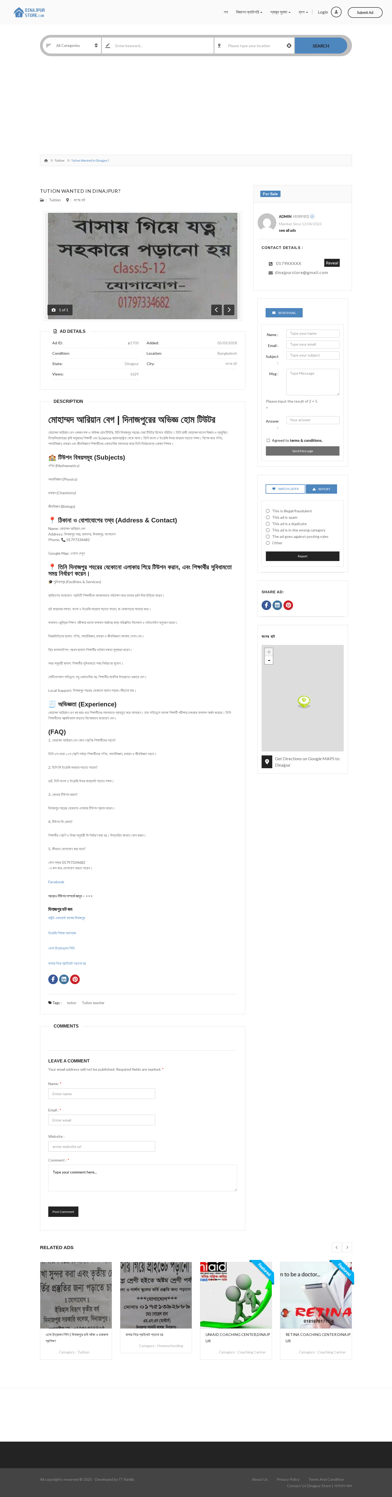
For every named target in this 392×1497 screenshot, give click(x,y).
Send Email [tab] (287, 313)
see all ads (287, 230)
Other (277, 543)
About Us (260, 1479)
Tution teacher (93, 1003)
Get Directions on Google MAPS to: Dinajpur (307, 761)
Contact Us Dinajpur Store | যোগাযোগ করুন (319, 1485)
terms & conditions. (306, 440)
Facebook (56, 882)
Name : (272, 334)
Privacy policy (288, 1479)
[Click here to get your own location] (289, 46)
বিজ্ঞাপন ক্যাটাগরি (248, 11)
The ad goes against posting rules (300, 536)
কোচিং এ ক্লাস (326, 1345)
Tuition (60, 160)
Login (323, 11)
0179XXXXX (288, 263)
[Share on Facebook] (53, 980)
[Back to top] (374, 1463)
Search (321, 45)
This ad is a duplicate (289, 523)
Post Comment (63, 1212)
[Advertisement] (196, 106)
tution (71, 1003)
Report (302, 556)
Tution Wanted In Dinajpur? (80, 191)
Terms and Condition (326, 1479)
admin (285, 216)
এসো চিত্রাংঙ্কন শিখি (61, 948)
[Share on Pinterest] (75, 980)
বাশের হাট (79, 200)
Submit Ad (365, 12)
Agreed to (297, 440)
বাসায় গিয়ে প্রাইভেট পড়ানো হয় (67, 963)
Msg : (273, 373)
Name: (55, 1083)
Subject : (272, 359)
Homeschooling (90, 1345)
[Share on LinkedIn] (64, 980)
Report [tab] (324, 489)
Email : (54, 1110)
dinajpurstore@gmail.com (301, 272)
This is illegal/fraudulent (292, 511)
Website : (56, 1136)
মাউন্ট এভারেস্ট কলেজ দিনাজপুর (66, 917)
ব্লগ (302, 11)
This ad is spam (284, 517)
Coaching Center (171, 1352)
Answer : (272, 424)
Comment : (58, 1160)
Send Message (302, 451)
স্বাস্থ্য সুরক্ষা (279, 11)
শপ (226, 11)
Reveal (332, 262)
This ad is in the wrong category (298, 530)
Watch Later (288, 489)
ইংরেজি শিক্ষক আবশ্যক (62, 933)
